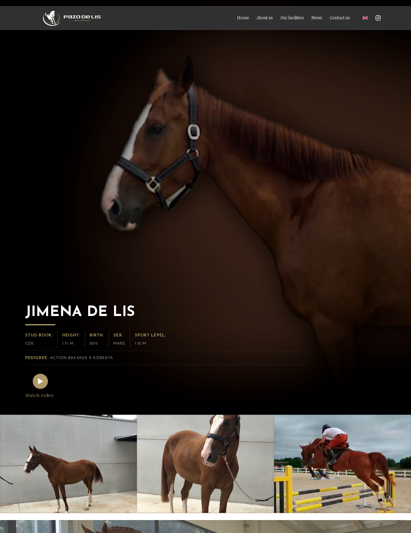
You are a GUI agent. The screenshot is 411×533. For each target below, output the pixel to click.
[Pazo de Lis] (72, 18)
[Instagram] (378, 18)
